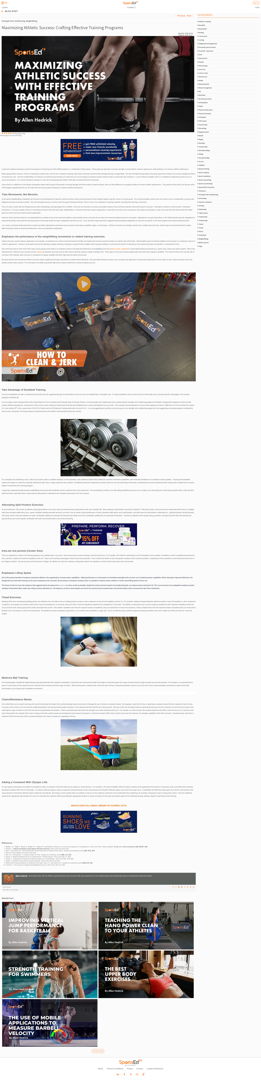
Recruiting (202, 128)
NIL (199, 91)
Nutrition (201, 95)
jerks (118, 249)
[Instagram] (137, 1074)
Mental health (203, 84)
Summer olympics (205, 202)
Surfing (201, 206)
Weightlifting (203, 239)
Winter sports (203, 242)
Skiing (200, 154)
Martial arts (202, 77)
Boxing (201, 32)
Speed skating (203, 169)
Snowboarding (203, 158)
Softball (201, 165)
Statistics (202, 191)
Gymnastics (202, 58)
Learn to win (203, 73)
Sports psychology (205, 184)
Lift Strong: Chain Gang (29, 853)
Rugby (200, 139)
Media (200, 80)
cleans (113, 249)
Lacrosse (201, 69)
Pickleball (202, 117)
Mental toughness (205, 88)
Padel (200, 106)
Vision (200, 231)
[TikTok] (143, 1074)
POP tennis (202, 121)
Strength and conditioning (208, 195)
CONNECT (131, 8)
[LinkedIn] (118, 1074)
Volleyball (202, 235)
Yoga (200, 246)
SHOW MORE (98, 1051)
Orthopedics (203, 102)
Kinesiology (202, 66)
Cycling (201, 40)
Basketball (202, 29)
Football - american (205, 51)
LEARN (5, 8)
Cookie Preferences (155, 1068)
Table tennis (203, 213)
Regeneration (203, 132)
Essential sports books (207, 47)
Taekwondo (202, 217)
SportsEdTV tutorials (206, 187)
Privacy (130, 1068)
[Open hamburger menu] (2, 3)
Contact (139, 1068)
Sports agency (203, 172)
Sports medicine (204, 176)
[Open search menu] (6, 3)
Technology (202, 220)
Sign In (256, 3)
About (100, 1068)
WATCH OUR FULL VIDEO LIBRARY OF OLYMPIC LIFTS (99, 805)
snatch (39, 252)
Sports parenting (204, 180)
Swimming (202, 209)
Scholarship (202, 147)
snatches (124, 249)
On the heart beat (205, 99)
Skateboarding (204, 150)
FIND (257, 8)
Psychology (202, 125)
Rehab (200, 136)
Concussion (202, 36)
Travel (200, 228)
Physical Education (205, 110)
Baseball (201, 25)
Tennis (200, 224)
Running (201, 143)
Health (201, 62)
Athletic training (204, 21)
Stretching (202, 198)
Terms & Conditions (115, 1068)
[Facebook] (124, 1074)
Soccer (201, 161)
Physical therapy (204, 113)
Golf (200, 55)
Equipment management (207, 44)
